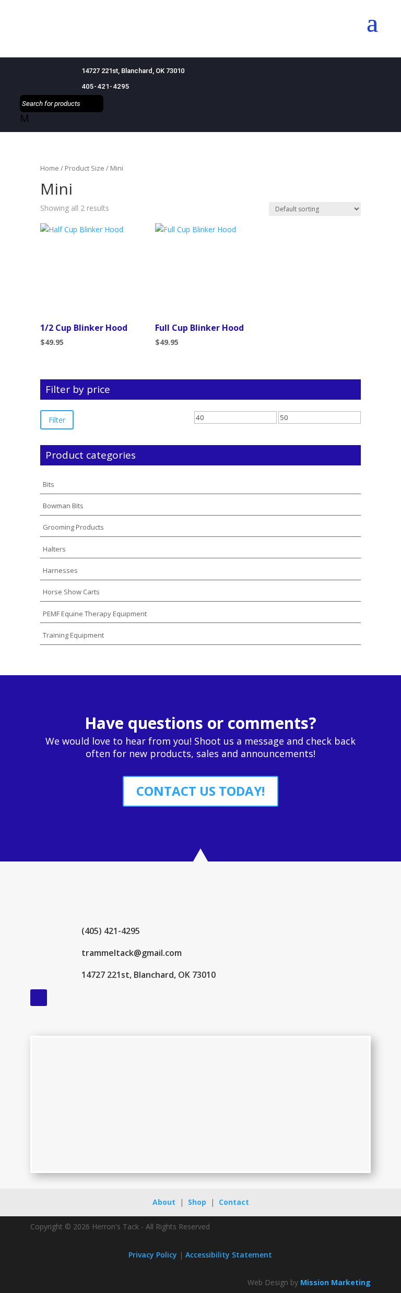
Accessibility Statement (228, 1255)
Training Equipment (73, 635)
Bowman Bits (63, 505)
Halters (54, 549)
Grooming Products (73, 527)
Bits (48, 484)
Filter (57, 420)
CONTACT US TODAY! (200, 790)
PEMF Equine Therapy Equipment (95, 613)
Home (49, 168)
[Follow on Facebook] (38, 997)
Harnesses (60, 570)
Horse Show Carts (71, 591)
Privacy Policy (152, 1255)
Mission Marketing (335, 1282)
